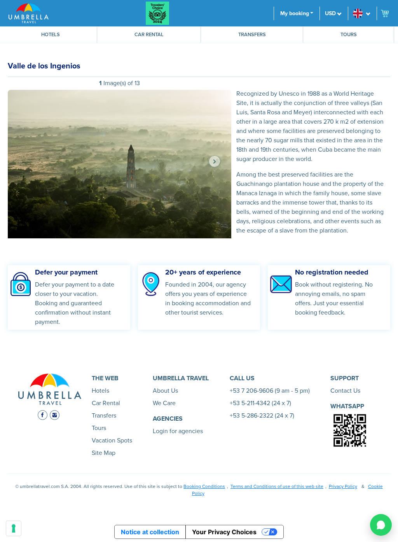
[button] (362, 13)
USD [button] (330, 13)
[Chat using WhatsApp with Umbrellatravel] (381, 525)
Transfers (252, 34)
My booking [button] (294, 13)
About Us (165, 391)
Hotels (50, 34)
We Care (164, 403)
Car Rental (149, 34)
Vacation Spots (112, 440)
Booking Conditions (204, 486)
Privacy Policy (343, 486)
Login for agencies (178, 431)
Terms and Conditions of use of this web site (276, 486)
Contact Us (345, 391)
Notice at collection (150, 532)
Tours (348, 34)
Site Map (103, 453)
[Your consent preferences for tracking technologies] (13, 528)
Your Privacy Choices (224, 532)
